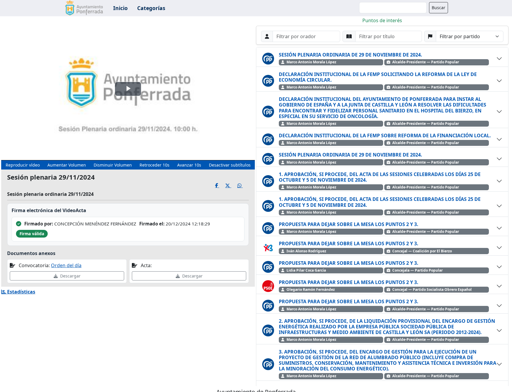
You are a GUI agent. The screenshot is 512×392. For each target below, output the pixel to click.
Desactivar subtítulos (230, 165)
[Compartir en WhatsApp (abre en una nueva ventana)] (243, 185)
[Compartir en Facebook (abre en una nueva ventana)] (220, 185)
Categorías (151, 8)
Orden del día (66, 265)
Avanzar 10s (189, 165)
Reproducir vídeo (23, 165)
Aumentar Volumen (66, 165)
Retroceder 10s (154, 165)
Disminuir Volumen (113, 165)
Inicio (120, 8)
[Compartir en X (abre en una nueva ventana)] (231, 185)
